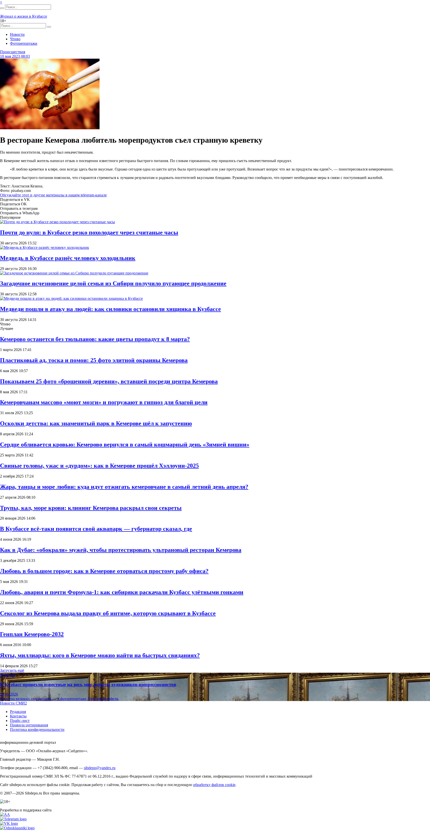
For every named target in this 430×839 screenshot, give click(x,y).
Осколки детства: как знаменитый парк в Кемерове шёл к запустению (96, 423)
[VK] (9, 823)
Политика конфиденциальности (37, 729)
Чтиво (15, 39)
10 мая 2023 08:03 (15, 56)
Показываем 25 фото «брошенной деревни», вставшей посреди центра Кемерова (109, 381)
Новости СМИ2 (13, 703)
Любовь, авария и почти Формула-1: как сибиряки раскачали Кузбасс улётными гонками (121, 592)
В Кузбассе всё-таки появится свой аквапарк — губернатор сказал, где (96, 529)
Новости (17, 34)
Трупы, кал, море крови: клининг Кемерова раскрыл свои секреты (91, 508)
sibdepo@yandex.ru (99, 768)
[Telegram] (13, 819)
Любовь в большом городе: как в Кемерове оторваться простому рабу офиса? (104, 571)
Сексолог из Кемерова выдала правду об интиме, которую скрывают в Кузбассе (108, 613)
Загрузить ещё (12, 670)
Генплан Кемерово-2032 (32, 634)
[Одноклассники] (17, 828)
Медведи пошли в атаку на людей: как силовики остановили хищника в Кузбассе (110, 309)
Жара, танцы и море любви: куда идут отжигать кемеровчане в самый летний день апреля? (124, 487)
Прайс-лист (20, 720)
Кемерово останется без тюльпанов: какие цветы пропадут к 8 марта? (95, 339)
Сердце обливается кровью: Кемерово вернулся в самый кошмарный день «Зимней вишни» (124, 444)
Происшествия (12, 52)
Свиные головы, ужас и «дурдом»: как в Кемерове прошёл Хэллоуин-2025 (99, 465)
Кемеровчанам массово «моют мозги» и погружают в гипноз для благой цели (104, 402)
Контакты (18, 716)
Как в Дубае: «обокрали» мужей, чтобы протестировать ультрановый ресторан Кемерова (120, 550)
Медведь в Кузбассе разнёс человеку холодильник (67, 258)
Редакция (18, 711)
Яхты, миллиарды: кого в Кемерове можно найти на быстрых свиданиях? (100, 655)
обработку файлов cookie (214, 785)
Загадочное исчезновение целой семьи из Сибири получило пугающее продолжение (113, 283)
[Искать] (2, 8)
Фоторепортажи (23, 43)
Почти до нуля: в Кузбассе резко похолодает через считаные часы (89, 232)
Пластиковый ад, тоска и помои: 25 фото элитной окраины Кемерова (94, 360)
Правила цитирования (29, 725)
